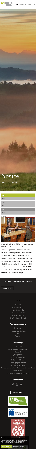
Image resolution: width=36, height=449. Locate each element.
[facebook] (13, 384)
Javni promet (18, 354)
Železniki (18, 336)
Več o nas (18, 305)
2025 (3, 202)
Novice (14, 183)
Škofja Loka (18, 328)
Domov (3, 183)
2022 (3, 213)
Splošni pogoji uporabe (18, 362)
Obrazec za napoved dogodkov (18, 373)
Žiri (18, 334)
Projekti (18, 352)
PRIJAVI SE (7, 288)
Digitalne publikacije (18, 360)
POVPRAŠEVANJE (17, 392)
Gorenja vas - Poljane (18, 331)
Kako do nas (18, 346)
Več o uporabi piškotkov (18, 446)
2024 (3, 206)
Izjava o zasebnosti (18, 365)
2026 (3, 199)
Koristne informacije (18, 357)
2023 (3, 209)
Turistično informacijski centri (18, 349)
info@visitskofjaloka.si (18, 318)
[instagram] (21, 384)
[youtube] (17, 384)
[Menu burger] (30, 4)
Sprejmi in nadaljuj (7, 446)
